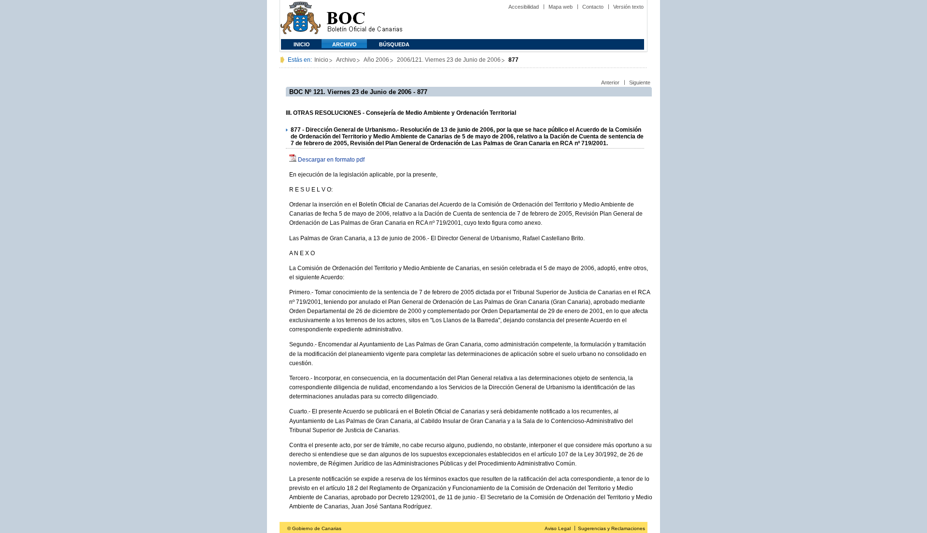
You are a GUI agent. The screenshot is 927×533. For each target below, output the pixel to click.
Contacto (593, 7)
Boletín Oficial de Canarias (364, 19)
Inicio (302, 44)
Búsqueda (394, 44)
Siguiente (639, 82)
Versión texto (628, 7)
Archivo (344, 44)
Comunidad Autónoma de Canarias (300, 19)
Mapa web (560, 7)
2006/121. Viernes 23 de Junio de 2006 (449, 59)
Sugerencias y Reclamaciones (611, 528)
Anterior (610, 82)
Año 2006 (376, 59)
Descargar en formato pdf (331, 159)
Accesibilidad (523, 7)
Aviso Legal (558, 528)
